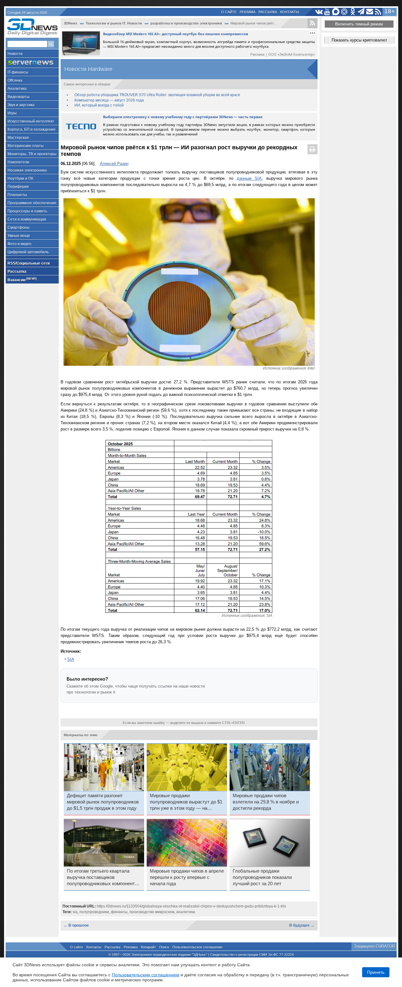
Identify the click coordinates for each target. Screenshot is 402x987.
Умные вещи (19, 235)
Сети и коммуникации (27, 219)
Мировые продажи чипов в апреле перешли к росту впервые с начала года (187, 877)
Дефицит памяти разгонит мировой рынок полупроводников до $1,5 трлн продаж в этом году (103, 802)
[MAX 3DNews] (336, 12)
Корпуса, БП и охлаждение (32, 129)
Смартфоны (19, 227)
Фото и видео (19, 244)
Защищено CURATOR (374, 946)
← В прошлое (76, 925)
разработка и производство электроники (186, 23)
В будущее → (301, 925)
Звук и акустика (21, 105)
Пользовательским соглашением (145, 974)
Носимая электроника (27, 170)
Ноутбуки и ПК (20, 178)
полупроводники (94, 912)
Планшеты (17, 195)
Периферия (18, 186)
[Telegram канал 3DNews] (361, 12)
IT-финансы (18, 72)
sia (75, 912)
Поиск (164, 947)
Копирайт (148, 947)
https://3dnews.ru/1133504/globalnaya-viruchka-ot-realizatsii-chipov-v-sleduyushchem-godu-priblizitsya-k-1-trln (191, 906)
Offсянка (15, 80)
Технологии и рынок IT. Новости (114, 23)
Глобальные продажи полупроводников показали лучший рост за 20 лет (262, 877)
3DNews (70, 23)
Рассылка (267, 12)
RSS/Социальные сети (29, 263)
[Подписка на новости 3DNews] (370, 12)
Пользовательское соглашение (197, 947)
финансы (119, 912)
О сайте (228, 12)
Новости (15, 54)
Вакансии (22, 279)
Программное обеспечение (32, 203)
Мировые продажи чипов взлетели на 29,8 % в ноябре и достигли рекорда (266, 802)
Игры (12, 113)
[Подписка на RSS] (378, 12)
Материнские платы (26, 146)
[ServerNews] (32, 63)
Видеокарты (19, 97)
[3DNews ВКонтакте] (319, 12)
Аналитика (17, 88)
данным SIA (249, 178)
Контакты (289, 12)
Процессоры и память (27, 211)
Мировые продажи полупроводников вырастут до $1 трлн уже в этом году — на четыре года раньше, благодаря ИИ (186, 802)
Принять (375, 972)
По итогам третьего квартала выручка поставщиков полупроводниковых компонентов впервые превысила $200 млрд (103, 878)
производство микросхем (151, 912)
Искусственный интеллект (31, 121)
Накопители (18, 162)
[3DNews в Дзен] (344, 12)
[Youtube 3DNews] (327, 12)
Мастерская (18, 137)
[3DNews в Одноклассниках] (353, 12)
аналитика (185, 912)
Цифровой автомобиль (28, 252)
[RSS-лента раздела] (312, 23)
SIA (70, 659)
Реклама (247, 12)
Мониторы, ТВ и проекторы (32, 154)
